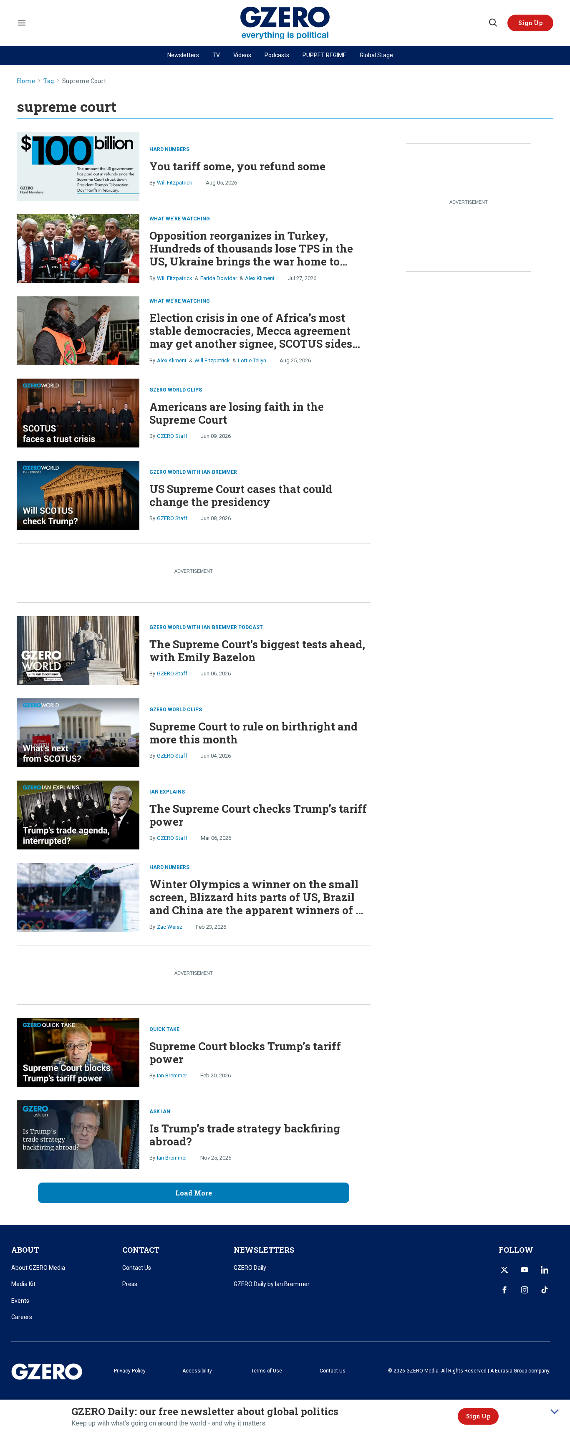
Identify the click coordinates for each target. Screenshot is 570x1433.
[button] (530, 23)
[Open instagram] (524, 1290)
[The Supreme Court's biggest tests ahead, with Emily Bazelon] (78, 649)
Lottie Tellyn (252, 360)
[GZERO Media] (285, 23)
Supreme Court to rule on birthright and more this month (253, 732)
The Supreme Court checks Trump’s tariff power (258, 815)
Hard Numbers (169, 149)
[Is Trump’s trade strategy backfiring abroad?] (78, 1134)
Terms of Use (266, 1371)
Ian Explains (167, 792)
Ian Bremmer (172, 1075)
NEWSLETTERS (264, 1250)
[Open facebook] (504, 1290)
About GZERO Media (38, 1267)
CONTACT (140, 1250)
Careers (21, 1317)
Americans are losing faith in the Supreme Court (236, 413)
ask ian (159, 1112)
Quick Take (164, 1029)
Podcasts (277, 55)
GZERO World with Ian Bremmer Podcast (206, 627)
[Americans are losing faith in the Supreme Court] (78, 411)
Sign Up (478, 1416)
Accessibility (197, 1371)
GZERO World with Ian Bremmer (193, 472)
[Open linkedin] (544, 1270)
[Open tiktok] (544, 1290)
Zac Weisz (169, 927)
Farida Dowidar (218, 278)
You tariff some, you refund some (237, 166)
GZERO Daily (250, 1267)
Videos (242, 55)
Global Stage (376, 55)
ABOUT (25, 1250)
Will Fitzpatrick (174, 182)
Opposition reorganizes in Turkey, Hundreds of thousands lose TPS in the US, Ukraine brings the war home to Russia (251, 255)
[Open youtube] (524, 1270)
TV (216, 55)
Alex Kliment (260, 278)
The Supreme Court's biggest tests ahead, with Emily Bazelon (257, 650)
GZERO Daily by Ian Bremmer (272, 1284)
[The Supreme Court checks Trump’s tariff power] (78, 813)
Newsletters (183, 55)
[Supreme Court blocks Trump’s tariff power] (78, 1051)
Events (20, 1300)
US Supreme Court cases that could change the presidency (240, 495)
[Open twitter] (504, 1270)
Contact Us (136, 1267)
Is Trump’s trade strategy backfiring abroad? (244, 1134)
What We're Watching (179, 219)
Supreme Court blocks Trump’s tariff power (245, 1052)
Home (26, 81)
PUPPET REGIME (324, 55)
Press (129, 1284)
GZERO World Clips (175, 390)
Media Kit (23, 1284)
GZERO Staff (172, 436)
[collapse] (554, 1411)
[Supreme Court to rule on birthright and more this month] (78, 731)
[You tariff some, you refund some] (78, 165)
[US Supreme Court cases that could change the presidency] (78, 494)
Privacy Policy (130, 1371)
